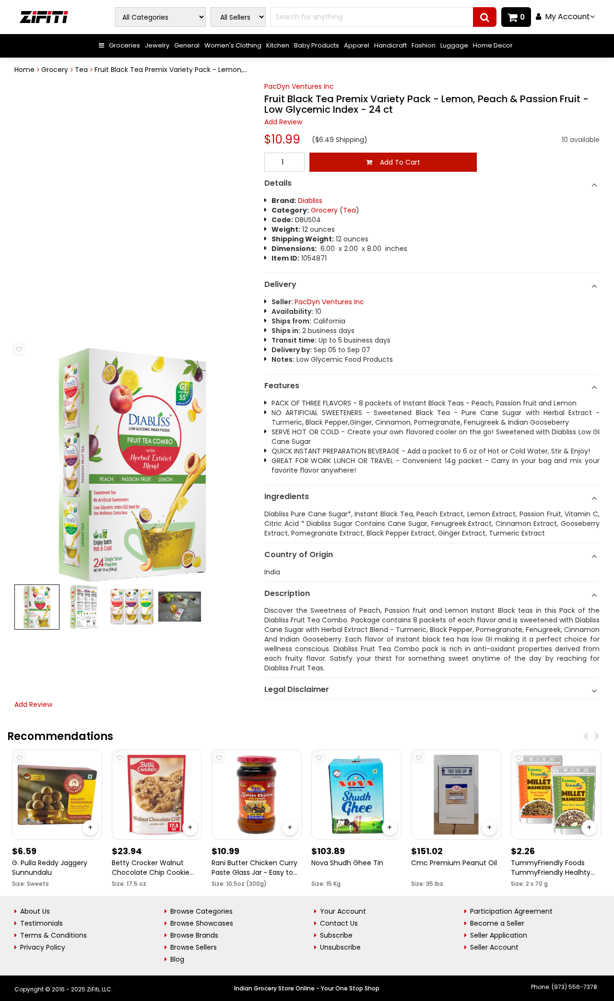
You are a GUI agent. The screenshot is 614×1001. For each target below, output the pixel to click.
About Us (35, 911)
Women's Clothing (232, 45)
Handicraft (390, 45)
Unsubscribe (340, 947)
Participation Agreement (511, 911)
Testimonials (41, 923)
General (187, 45)
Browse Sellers (193, 947)
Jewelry (157, 45)
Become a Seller (497, 923)
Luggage (454, 45)
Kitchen (277, 45)
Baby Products (316, 45)
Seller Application (498, 935)
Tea (81, 69)
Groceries (124, 45)
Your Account (343, 911)
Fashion (424, 45)
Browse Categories (201, 911)
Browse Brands (194, 935)
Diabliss (310, 200)
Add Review (283, 122)
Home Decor (493, 45)
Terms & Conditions (53, 935)
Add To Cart (396, 162)
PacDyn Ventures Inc (299, 86)
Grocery (54, 69)
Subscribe (336, 935)
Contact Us (339, 923)
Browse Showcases (201, 923)
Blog (177, 959)
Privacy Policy (42, 947)
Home (24, 69)
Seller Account (494, 947)
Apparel (356, 45)
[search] (484, 17)
